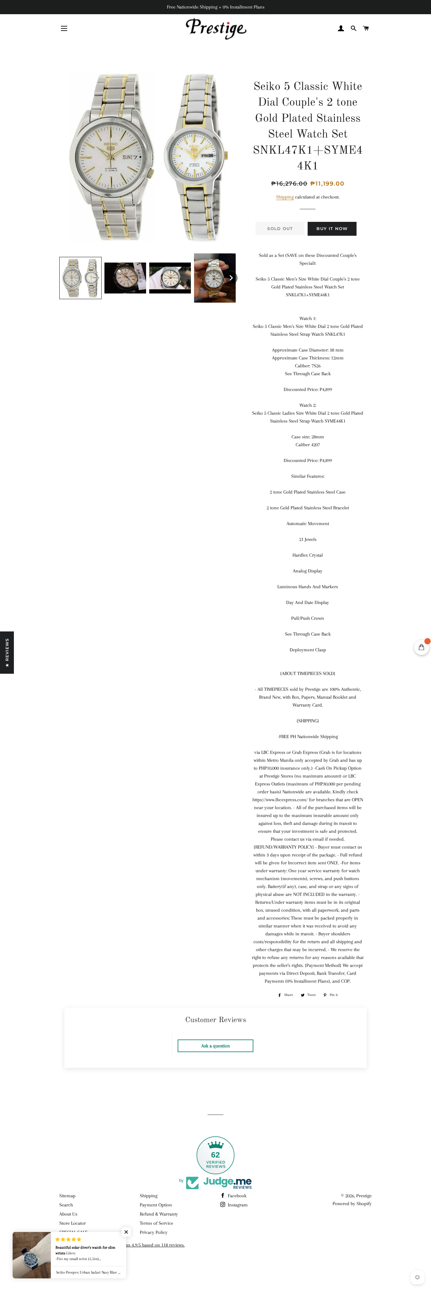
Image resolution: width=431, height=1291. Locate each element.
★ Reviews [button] (6, 652)
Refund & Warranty (159, 1214)
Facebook (236, 1196)
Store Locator (72, 1223)
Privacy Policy (154, 1232)
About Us (68, 1214)
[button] (80, 278)
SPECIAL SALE (73, 1232)
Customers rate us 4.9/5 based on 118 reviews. (140, 1245)
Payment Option (156, 1205)
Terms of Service (156, 1223)
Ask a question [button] (215, 1046)
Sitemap (67, 1196)
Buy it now (332, 228)
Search (66, 1205)
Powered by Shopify (352, 1203)
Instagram (237, 1205)
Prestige (364, 1196)
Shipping (285, 197)
